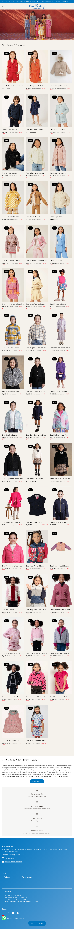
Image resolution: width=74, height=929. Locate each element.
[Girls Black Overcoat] (13, 154)
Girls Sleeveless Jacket (58, 697)
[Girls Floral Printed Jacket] (37, 546)
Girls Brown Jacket (33, 217)
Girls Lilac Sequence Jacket (60, 348)
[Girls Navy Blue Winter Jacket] (37, 503)
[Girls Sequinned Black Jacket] (13, 459)
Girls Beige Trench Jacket (35, 304)
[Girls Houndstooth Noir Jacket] (13, 677)
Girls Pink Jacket (8, 610)
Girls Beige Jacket (56, 217)
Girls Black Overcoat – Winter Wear (37, 391)
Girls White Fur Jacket (34, 479)
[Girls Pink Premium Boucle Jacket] (13, 285)
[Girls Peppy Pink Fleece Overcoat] (13, 503)
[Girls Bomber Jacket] (13, 415)
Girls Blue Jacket (56, 260)
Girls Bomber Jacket (9, 435)
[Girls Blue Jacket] (61, 241)
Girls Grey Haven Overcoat (60, 653)
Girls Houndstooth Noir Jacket (11, 697)
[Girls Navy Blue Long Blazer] (37, 415)
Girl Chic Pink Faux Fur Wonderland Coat (10, 741)
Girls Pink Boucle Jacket (11, 653)
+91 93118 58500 (10, 858)
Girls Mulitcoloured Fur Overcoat (58, 435)
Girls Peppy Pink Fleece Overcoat (11, 522)
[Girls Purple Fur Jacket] (61, 372)
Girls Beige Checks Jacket (36, 348)
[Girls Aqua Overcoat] (61, 110)
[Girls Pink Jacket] (13, 590)
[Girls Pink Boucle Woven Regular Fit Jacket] (13, 546)
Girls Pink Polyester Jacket (60, 610)
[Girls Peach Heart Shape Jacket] (61, 546)
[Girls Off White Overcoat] (37, 154)
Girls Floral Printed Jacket (35, 566)
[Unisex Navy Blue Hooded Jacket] (13, 110)
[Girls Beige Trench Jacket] (37, 285)
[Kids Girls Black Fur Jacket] (61, 459)
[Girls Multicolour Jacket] (13, 241)
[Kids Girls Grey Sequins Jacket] (13, 372)
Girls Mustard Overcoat (10, 217)
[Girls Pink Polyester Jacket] (61, 590)
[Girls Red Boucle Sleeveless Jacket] (13, 66)
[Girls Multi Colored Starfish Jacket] (37, 721)
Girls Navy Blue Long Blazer (36, 435)
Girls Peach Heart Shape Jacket (59, 566)
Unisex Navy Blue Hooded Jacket (12, 130)
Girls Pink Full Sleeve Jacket (36, 260)
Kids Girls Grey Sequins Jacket (10, 391)
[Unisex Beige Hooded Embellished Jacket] (61, 66)
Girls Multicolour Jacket (11, 260)
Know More (64, 1)
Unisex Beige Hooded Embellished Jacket (58, 86)
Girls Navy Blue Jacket (58, 522)
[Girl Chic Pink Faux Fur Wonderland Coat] (13, 721)
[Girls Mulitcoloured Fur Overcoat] (61, 415)
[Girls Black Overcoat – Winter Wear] (37, 372)
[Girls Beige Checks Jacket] (37, 328)
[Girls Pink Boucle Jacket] (13, 634)
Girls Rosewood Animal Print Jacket (37, 697)
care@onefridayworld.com (13, 861)
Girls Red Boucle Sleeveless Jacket (12, 86)
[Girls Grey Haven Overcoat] (61, 634)
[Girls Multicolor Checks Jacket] (13, 328)
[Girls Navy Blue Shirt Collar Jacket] (37, 590)
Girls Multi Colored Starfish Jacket (36, 741)
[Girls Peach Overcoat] (61, 154)
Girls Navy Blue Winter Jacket (34, 522)
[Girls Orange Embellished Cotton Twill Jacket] (37, 66)
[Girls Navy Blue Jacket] (61, 503)
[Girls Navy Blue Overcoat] (37, 110)
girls (39, 765)
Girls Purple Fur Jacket (58, 391)
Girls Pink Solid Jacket (58, 304)
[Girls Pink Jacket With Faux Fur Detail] (37, 634)
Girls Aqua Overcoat (57, 129)
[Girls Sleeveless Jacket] (61, 677)
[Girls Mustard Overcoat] (13, 197)
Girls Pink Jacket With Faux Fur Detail (36, 653)
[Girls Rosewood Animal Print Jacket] (37, 677)
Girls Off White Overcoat (35, 173)
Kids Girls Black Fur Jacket (60, 479)
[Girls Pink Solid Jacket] (61, 285)
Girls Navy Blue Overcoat (35, 129)
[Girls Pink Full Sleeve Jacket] (37, 241)
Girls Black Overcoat (9, 173)
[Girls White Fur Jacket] (37, 459)
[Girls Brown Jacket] (37, 197)
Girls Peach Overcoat (58, 173)
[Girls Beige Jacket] (61, 197)
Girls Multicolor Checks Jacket (10, 348)
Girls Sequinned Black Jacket (13, 479)
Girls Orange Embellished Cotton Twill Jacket (35, 86)
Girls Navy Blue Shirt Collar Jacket (36, 610)
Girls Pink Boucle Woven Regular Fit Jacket (11, 566)
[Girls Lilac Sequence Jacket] (61, 328)
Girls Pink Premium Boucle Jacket (12, 304)
